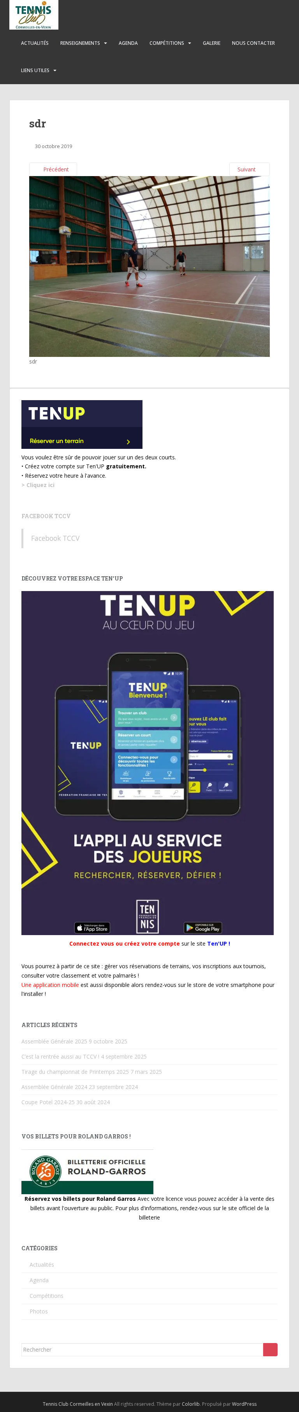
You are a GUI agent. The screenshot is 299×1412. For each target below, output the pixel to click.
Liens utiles (35, 70)
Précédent (55, 169)
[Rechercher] (270, 1349)
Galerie (211, 43)
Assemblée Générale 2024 (54, 1087)
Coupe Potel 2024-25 (48, 1102)
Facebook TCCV (46, 516)
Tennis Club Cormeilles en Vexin (78, 1404)
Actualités (35, 43)
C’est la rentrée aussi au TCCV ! (60, 1056)
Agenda (128, 43)
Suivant (247, 169)
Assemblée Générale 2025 (54, 1041)
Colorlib (191, 1404)
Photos (39, 1311)
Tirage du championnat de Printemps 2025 (75, 1071)
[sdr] (149, 266)
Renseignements (80, 43)
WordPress (244, 1404)
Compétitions (167, 43)
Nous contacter (253, 43)
